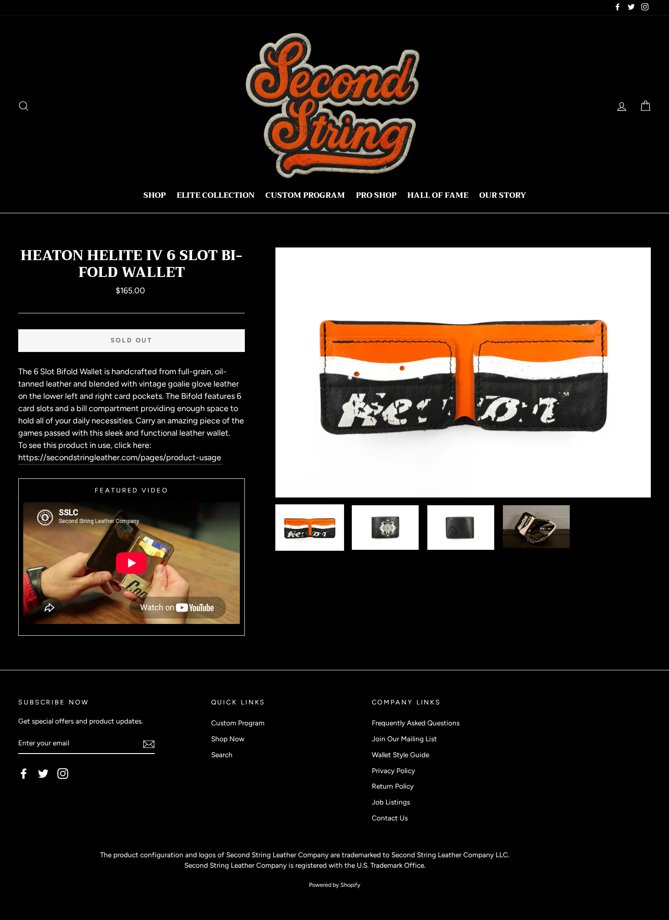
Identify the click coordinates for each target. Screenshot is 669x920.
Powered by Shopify (334, 884)
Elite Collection (215, 195)
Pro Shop (376, 195)
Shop (154, 195)
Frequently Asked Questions (416, 723)
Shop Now (227, 738)
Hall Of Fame (437, 195)
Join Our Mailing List (404, 738)
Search (222, 754)
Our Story (502, 195)
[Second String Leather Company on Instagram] (62, 773)
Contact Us (390, 818)
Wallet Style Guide (400, 754)
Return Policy (393, 786)
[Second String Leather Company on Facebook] (23, 773)
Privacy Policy (393, 770)
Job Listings (391, 802)
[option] (463, 372)
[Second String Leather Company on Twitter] (43, 773)
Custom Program (305, 195)
